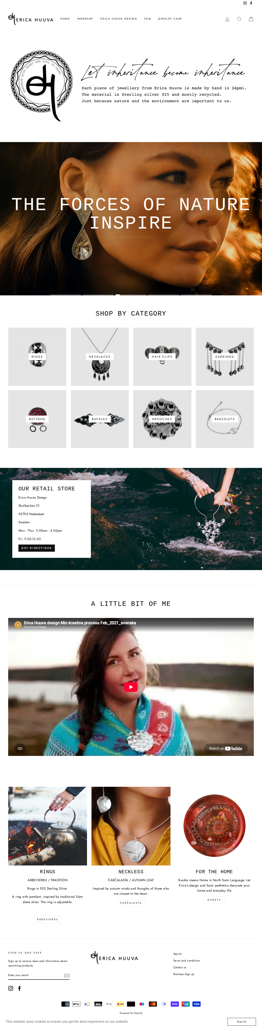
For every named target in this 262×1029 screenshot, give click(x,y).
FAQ (147, 19)
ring (145, 278)
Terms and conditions (186, 960)
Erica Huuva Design (119, 19)
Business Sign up (183, 974)
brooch (119, 278)
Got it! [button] (241, 1021)
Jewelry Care (170, 19)
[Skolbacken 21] (131, 519)
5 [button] (196, 295)
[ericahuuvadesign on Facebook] (19, 988)
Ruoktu (214, 900)
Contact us (179, 967)
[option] (131, 218)
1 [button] (65, 295)
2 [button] (98, 295)
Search (177, 954)
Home (65, 19)
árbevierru (47, 919)
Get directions (36, 548)
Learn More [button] (139, 1021)
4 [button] (163, 295)
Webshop (85, 19)
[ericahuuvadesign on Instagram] (10, 988)
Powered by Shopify (131, 1013)
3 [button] (131, 295)
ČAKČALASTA (131, 903)
